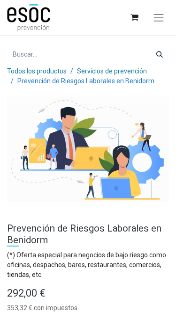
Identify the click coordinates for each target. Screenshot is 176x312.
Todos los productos (37, 71)
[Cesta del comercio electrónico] (134, 17)
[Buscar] (159, 54)
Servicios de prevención (112, 71)
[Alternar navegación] (158, 18)
